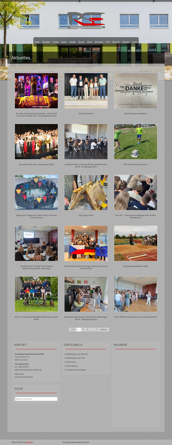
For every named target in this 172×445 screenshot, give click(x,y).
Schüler (72, 42)
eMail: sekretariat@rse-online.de (28, 369)
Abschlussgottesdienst (135, 113)
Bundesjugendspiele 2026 (135, 266)
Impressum (19, 374)
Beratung (99, 42)
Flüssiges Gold (86, 215)
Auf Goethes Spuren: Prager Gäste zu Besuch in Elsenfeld (86, 267)
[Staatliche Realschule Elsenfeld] (86, 19)
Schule (55, 42)
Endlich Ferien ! (86, 113)
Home (37, 42)
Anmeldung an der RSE (75, 358)
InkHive (29, 442)
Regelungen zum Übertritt (77, 354)
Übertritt (116, 42)
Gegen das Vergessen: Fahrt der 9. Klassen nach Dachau (36, 216)
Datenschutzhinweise (24, 377)
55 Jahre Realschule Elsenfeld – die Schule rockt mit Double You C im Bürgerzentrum (36, 114)
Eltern (89, 42)
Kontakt (126, 42)
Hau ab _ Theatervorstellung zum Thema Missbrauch (136, 216)
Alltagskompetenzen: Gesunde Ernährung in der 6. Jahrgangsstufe (86, 318)
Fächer (64, 42)
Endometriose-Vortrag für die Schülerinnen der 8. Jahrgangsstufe (86, 165)
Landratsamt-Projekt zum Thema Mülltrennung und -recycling (36, 267)
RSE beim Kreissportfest (136, 164)
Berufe (81, 42)
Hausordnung (72, 366)
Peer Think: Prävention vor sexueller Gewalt (135, 317)
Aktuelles (46, 42)
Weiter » (104, 329)
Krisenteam (71, 362)
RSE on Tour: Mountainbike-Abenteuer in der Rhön (36, 318)
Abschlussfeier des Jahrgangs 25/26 (36, 164)
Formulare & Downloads (76, 369)
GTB (108, 42)
